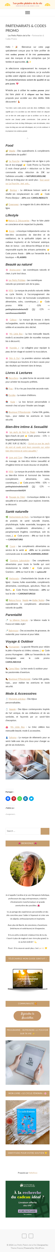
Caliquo (13, 320)
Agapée (12, 709)
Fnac (11, 389)
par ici (41, 948)
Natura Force (15, 600)
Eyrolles (12, 395)
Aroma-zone (15, 270)
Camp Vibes (14, 669)
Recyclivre (13, 378)
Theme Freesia (17, 1248)
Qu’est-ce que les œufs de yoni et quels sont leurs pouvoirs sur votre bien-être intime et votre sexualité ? (28, 447)
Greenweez (14, 205)
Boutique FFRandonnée (19, 412)
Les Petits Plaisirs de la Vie (25, 1245)
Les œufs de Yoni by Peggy (22, 432)
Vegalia (12, 151)
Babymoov (13, 631)
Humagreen (14, 647)
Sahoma (12, 738)
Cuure (12, 546)
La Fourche (14, 161)
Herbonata (14, 579)
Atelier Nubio (38, 600)
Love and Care (15, 458)
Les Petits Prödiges (17, 280)
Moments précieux (17, 699)
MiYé (11, 291)
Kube (12, 402)
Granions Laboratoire (20, 561)
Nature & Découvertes (18, 221)
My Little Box (16, 334)
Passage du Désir (17, 497)
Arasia (11, 231)
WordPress (39, 1248)
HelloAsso (33, 1173)
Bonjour (13, 190)
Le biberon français (19, 620)
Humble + (14, 348)
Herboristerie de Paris (19, 517)
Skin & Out (14, 358)
